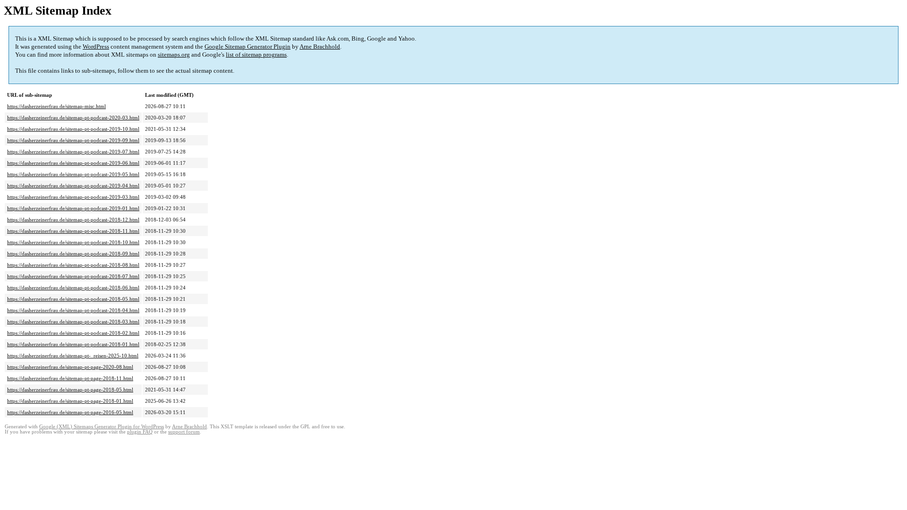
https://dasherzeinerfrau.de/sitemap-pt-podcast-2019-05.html (73, 174)
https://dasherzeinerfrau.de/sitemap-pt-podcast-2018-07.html (73, 276)
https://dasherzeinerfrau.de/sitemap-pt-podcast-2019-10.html (73, 129)
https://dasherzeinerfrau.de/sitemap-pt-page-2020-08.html (70, 367)
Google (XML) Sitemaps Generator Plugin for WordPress (101, 426)
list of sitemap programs (256, 54)
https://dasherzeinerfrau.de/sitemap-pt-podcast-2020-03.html (73, 117)
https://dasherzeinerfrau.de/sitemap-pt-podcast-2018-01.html (73, 344)
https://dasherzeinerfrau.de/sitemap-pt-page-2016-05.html (70, 412)
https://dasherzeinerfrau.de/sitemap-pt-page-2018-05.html (70, 389)
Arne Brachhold (319, 46)
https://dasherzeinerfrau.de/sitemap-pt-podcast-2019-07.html (73, 151)
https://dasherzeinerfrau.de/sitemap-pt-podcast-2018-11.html (73, 231)
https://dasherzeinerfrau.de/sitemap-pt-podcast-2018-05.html (73, 299)
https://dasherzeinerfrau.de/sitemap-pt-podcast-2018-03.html (73, 321)
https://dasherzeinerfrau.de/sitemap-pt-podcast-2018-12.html (73, 219)
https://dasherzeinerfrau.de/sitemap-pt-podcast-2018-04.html (73, 310)
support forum (184, 431)
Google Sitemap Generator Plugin (248, 46)
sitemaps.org (174, 54)
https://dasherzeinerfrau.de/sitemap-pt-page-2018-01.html (70, 401)
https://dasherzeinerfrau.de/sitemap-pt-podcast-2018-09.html (73, 253)
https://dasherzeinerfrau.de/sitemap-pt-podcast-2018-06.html (73, 287)
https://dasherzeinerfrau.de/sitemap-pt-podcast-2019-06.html (73, 163)
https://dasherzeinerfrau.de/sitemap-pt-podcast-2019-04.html (73, 185)
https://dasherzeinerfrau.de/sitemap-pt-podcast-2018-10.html (73, 242)
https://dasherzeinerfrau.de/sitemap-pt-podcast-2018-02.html (73, 333)
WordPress (96, 46)
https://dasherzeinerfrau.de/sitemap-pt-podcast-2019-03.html (73, 197)
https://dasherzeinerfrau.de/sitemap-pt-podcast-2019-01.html (73, 208)
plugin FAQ (140, 431)
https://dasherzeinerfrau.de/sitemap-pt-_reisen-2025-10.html (72, 355)
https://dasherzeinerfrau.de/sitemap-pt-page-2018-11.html (70, 378)
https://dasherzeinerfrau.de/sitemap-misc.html (56, 106)
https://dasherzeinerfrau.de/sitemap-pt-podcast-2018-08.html (73, 265)
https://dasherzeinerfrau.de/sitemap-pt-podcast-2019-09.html (73, 140)
